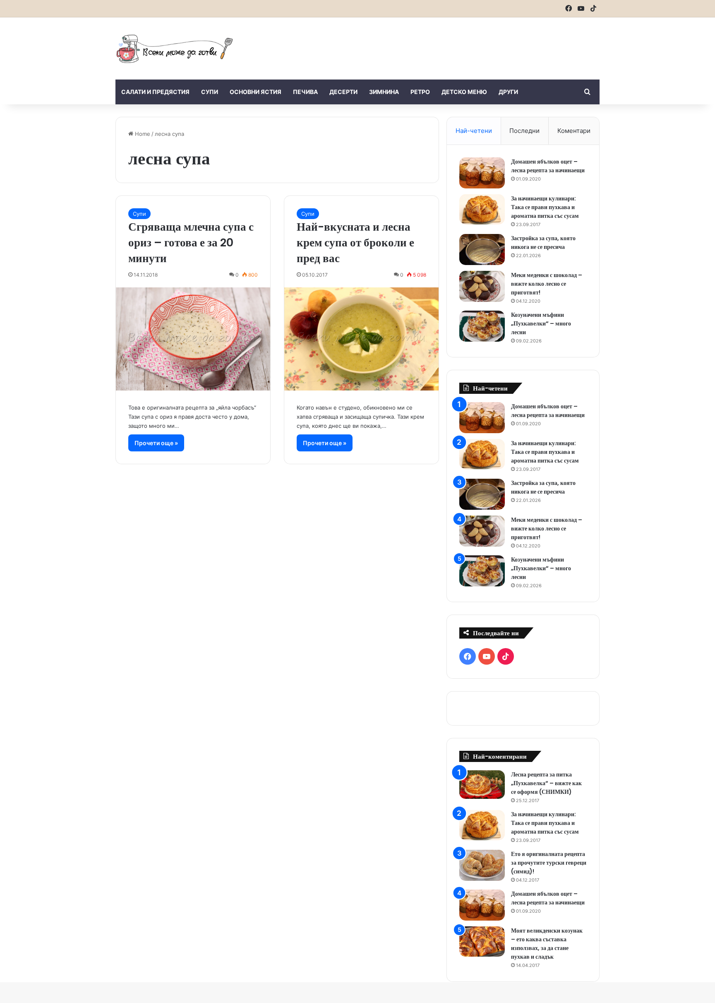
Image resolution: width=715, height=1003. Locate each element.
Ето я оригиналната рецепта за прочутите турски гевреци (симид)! (548, 862)
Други (508, 91)
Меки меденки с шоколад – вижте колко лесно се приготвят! (546, 284)
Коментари (573, 131)
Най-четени (474, 131)
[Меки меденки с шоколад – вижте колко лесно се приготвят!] (482, 286)
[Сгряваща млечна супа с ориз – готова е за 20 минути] (193, 339)
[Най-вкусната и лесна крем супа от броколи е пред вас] (361, 339)
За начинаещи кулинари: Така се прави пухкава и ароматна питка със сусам (545, 207)
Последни (524, 131)
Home (141, 133)
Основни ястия (255, 91)
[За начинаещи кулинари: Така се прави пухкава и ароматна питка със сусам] (482, 209)
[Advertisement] (440, 44)
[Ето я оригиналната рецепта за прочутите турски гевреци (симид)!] (482, 865)
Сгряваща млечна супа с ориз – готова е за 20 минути (191, 242)
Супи (209, 91)
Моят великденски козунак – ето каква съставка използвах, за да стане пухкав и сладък (547, 943)
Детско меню (464, 91)
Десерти (343, 91)
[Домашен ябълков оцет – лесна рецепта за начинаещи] (482, 172)
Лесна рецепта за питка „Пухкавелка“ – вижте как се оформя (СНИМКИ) (546, 783)
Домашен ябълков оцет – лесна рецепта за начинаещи (548, 165)
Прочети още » (156, 442)
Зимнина (384, 91)
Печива (305, 91)
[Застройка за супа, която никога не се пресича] (482, 249)
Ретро (420, 91)
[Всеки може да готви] (174, 48)
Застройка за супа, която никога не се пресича (543, 242)
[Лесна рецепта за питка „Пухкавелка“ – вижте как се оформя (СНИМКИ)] (482, 784)
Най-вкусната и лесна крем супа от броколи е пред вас (355, 242)
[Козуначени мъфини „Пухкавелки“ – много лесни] (482, 326)
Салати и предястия (155, 91)
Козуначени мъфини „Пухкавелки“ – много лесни (541, 323)
